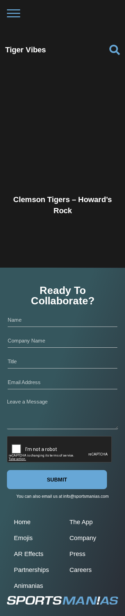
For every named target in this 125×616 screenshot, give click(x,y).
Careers (80, 569)
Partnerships (31, 569)
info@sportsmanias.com (86, 496)
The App (81, 522)
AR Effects (28, 553)
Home (22, 522)
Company (82, 538)
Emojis (23, 538)
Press (77, 553)
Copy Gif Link (66, 159)
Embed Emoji (62, 173)
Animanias (28, 585)
